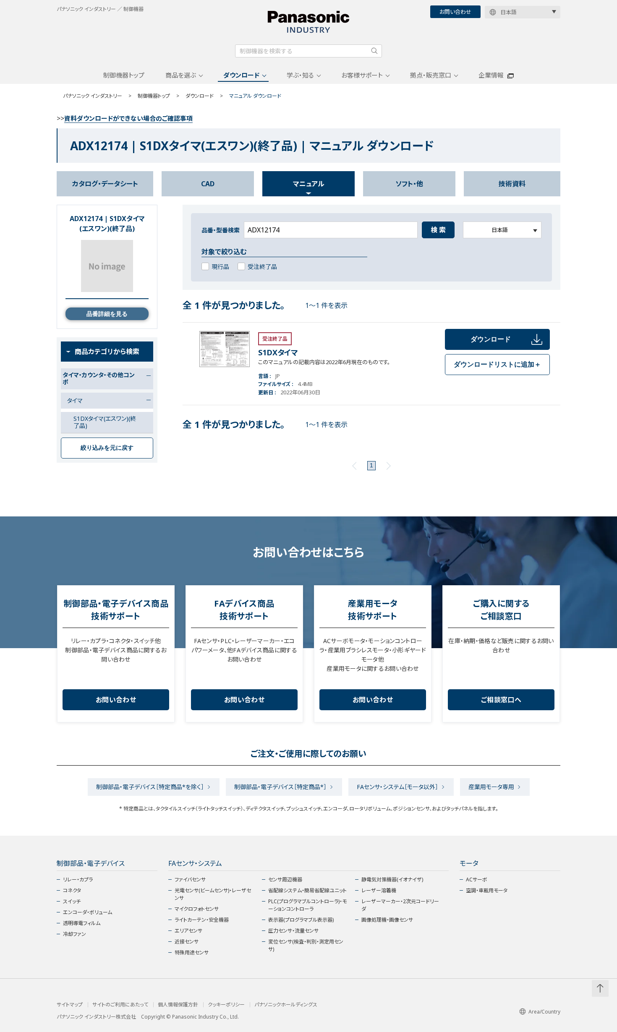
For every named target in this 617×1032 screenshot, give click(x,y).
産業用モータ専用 (491, 787)
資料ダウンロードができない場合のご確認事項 (128, 118)
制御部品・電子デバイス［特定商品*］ (280, 787)
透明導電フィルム (81, 923)
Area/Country (544, 1011)
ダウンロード (241, 75)
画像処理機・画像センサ (387, 919)
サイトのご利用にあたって (120, 1004)
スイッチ (72, 901)
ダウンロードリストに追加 (497, 364)
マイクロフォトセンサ (197, 908)
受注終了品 (262, 267)
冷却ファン (74, 934)
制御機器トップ (123, 75)
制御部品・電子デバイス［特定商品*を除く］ (150, 787)
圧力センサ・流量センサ (293, 930)
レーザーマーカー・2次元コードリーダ (400, 905)
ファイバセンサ (190, 879)
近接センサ (187, 941)
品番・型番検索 (220, 230)
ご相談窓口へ (501, 699)
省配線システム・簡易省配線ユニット (307, 890)
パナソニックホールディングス (285, 1004)
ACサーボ (476, 879)
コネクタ (72, 890)
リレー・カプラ (78, 879)
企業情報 (491, 75)
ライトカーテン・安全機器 (202, 919)
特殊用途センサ (192, 952)
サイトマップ (70, 1004)
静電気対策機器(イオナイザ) (392, 879)
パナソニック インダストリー (92, 95)
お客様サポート (362, 75)
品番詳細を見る (107, 313)
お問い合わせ (455, 12)
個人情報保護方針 (178, 1004)
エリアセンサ (188, 930)
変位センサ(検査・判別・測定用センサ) (305, 945)
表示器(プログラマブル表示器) (301, 919)
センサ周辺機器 (285, 879)
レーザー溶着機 (378, 890)
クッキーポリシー (226, 1004)
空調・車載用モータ (486, 890)
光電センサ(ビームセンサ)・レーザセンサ (213, 894)
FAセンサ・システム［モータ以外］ (397, 787)
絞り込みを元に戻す (107, 447)
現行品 (220, 267)
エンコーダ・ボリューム (87, 912)
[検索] (374, 51)
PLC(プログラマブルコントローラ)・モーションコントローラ (307, 905)
